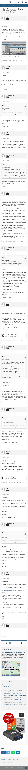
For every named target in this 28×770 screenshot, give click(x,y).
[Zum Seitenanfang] (26, 768)
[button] (26, 1)
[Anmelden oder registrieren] (22, 1)
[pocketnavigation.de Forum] (6, 1)
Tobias (5, 688)
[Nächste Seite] (22, 643)
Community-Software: (14, 767)
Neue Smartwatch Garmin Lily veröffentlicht (15, 695)
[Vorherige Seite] (6, 643)
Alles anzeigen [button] (14, 114)
